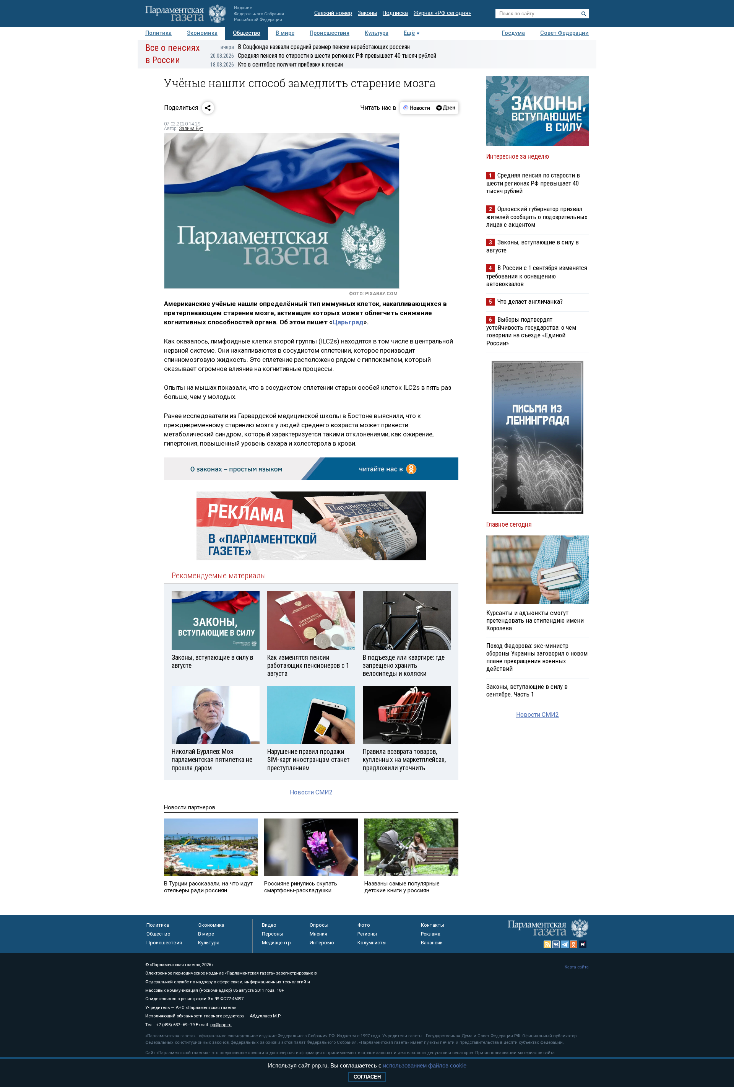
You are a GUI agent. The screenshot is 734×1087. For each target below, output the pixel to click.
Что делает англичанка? (530, 301)
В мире (285, 33)
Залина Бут (191, 128)
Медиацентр (276, 942)
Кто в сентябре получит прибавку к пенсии (276, 64)
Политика (158, 33)
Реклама (430, 934)
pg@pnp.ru (221, 1024)
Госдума (513, 33)
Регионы (367, 934)
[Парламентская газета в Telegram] (565, 944)
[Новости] (416, 108)
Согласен (367, 1077)
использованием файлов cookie (424, 1065)
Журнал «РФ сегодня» (442, 13)
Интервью (322, 942)
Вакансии (432, 942)
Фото (363, 925)
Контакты (432, 925)
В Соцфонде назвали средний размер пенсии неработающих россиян (315, 46)
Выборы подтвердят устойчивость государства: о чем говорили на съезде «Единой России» (531, 331)
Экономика (202, 33)
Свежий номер (333, 13)
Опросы (319, 925)
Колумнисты (371, 942)
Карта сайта (577, 967)
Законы (367, 13)
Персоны (272, 934)
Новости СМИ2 (311, 792)
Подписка (395, 13)
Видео (269, 925)
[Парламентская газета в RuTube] (582, 944)
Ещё (409, 33)
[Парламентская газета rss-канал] (547, 944)
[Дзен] (445, 108)
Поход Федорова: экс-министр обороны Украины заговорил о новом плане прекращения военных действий (537, 657)
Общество (246, 33)
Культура (376, 33)
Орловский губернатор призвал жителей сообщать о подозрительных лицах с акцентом (536, 216)
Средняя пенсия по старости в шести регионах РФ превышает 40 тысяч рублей (323, 55)
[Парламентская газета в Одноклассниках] (574, 944)
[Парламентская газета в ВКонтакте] (556, 944)
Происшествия (329, 33)
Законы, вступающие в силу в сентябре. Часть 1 (527, 690)
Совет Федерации (564, 33)
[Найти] (584, 14)
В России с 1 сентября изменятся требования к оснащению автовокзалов (536, 275)
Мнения (318, 934)
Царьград (348, 322)
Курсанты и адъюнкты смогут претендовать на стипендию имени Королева (535, 620)
